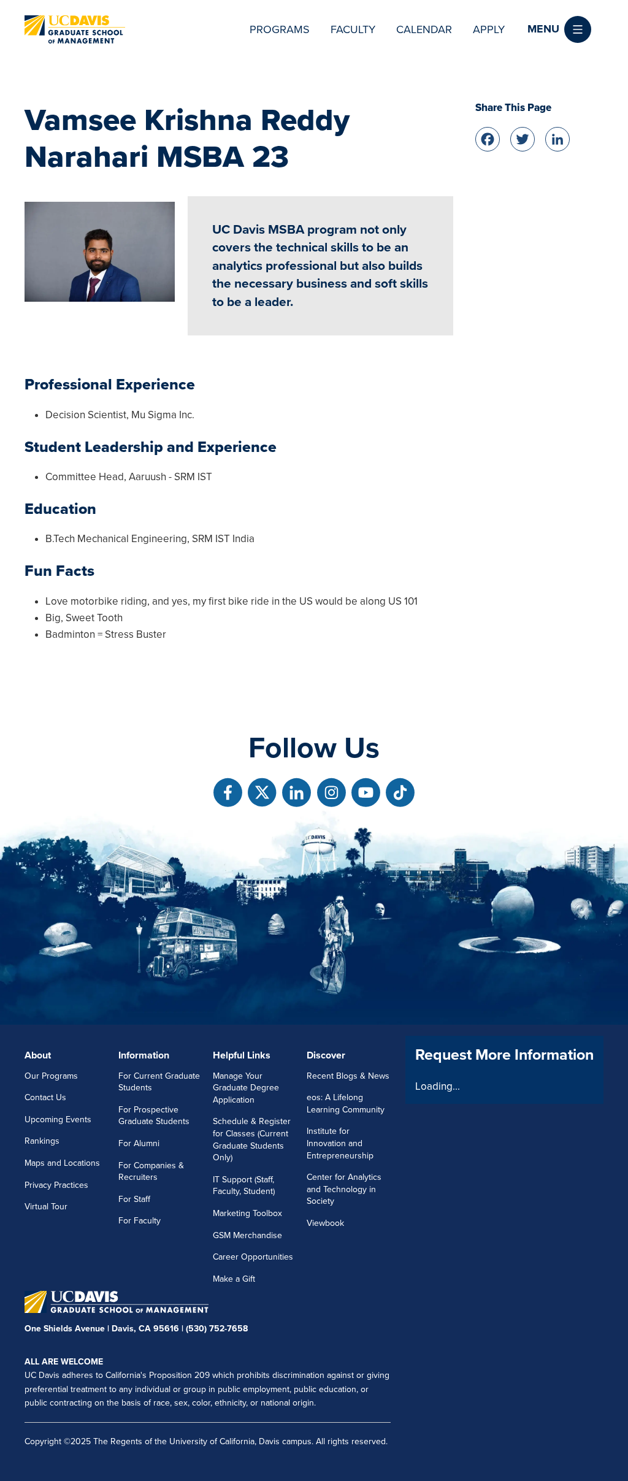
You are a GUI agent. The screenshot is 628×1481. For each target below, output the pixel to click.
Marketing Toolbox (247, 1213)
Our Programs (51, 1076)
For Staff (134, 1199)
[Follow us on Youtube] (365, 792)
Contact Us (45, 1097)
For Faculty (139, 1220)
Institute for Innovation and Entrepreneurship (340, 1143)
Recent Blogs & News (348, 1076)
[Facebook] (487, 137)
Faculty (353, 29)
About (38, 1055)
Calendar (424, 29)
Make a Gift (234, 1279)
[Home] (75, 29)
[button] (559, 29)
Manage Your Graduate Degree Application (246, 1088)
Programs (280, 29)
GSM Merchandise (247, 1235)
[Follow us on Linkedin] (296, 792)
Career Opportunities (253, 1257)
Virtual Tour (46, 1206)
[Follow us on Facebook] (227, 792)
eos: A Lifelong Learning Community (346, 1103)
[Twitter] (522, 137)
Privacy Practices (56, 1185)
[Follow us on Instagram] (331, 792)
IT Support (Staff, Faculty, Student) (244, 1185)
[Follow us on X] (262, 792)
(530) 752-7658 (217, 1328)
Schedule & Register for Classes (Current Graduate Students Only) (252, 1139)
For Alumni (138, 1143)
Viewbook (325, 1223)
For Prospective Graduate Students (154, 1115)
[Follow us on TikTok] (400, 792)
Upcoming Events (58, 1119)
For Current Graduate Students (159, 1082)
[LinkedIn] (557, 137)
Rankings (42, 1141)
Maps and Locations (62, 1163)
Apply (489, 29)
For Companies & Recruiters (151, 1171)
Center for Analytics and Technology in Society (344, 1189)
